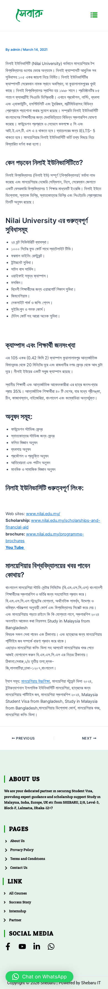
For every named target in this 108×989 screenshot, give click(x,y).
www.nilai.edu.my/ (43, 513)
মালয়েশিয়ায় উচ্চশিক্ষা (35, 681)
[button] (94, 15)
